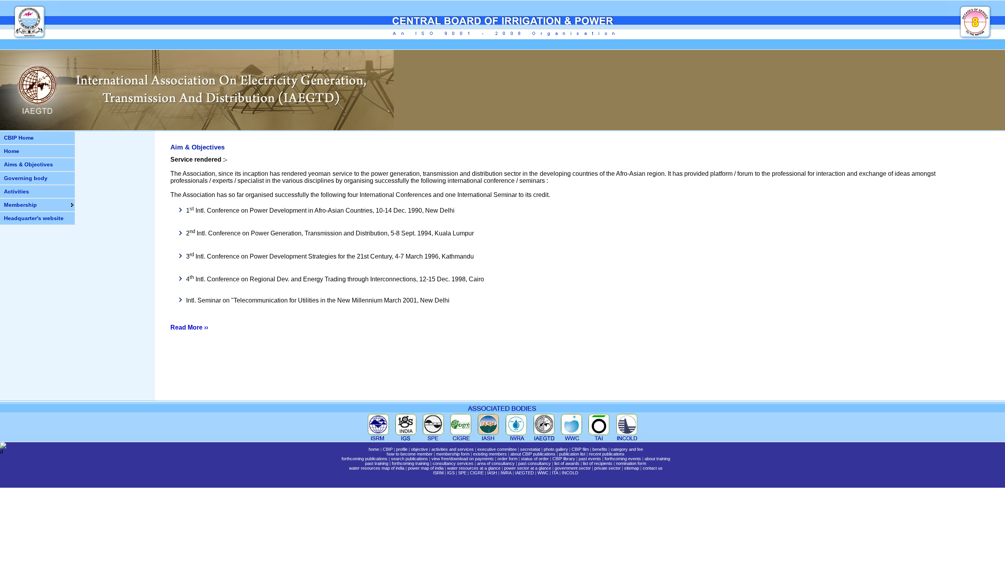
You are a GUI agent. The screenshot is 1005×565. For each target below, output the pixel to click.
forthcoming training (410, 463)
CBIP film (580, 449)
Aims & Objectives (28, 164)
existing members (490, 454)
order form (507, 458)
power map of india (426, 468)
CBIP (388, 449)
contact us (653, 468)
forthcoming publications (364, 458)
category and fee (627, 449)
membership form (453, 454)
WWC (542, 472)
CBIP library (563, 458)
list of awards (566, 463)
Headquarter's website (34, 218)
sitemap (631, 468)
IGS (451, 472)
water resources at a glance (474, 468)
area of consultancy (496, 463)
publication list (572, 454)
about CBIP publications (532, 454)
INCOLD (570, 472)
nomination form (631, 463)
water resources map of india (376, 468)
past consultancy (534, 463)
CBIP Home (19, 138)
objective (419, 449)
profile (401, 449)
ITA (555, 472)
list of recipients (597, 463)
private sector (607, 468)
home (374, 449)
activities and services (452, 449)
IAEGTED (524, 472)
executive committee (497, 449)
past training (376, 463)
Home (11, 151)
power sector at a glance (527, 468)
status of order (535, 458)
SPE (462, 472)
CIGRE (477, 472)
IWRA (506, 472)
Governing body (26, 178)
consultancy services (453, 463)
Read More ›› (189, 327)
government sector (573, 468)
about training (657, 458)
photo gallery (556, 449)
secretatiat (530, 449)
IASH (492, 472)
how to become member (410, 454)
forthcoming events (623, 458)
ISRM (438, 472)
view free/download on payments (462, 458)
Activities (16, 191)
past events (590, 458)
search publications (409, 458)
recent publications (607, 454)
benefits (599, 449)
